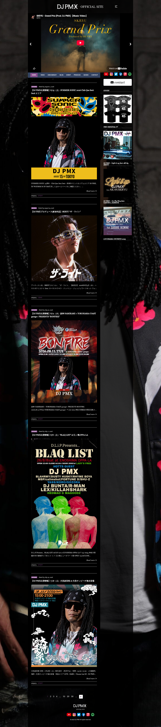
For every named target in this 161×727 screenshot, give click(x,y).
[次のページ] (81, 697)
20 (68, 697)
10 (64, 697)
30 (72, 697)
